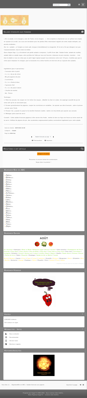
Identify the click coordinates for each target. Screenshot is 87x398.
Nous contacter (14, 334)
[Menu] (83, 4)
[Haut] (84, 159)
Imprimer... (49, 140)
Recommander (14, 337)
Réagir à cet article (43, 153)
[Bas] (84, 163)
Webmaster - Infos (43, 329)
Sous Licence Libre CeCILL (55, 393)
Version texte (13, 340)
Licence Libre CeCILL (52, 394)
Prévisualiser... (38, 140)
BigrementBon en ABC (18, 384)
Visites (43, 314)
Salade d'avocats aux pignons (17, 32)
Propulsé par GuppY (29, 393)
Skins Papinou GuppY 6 (36, 394)
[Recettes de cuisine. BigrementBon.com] (14, 20)
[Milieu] (84, 161)
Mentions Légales (15, 344)
